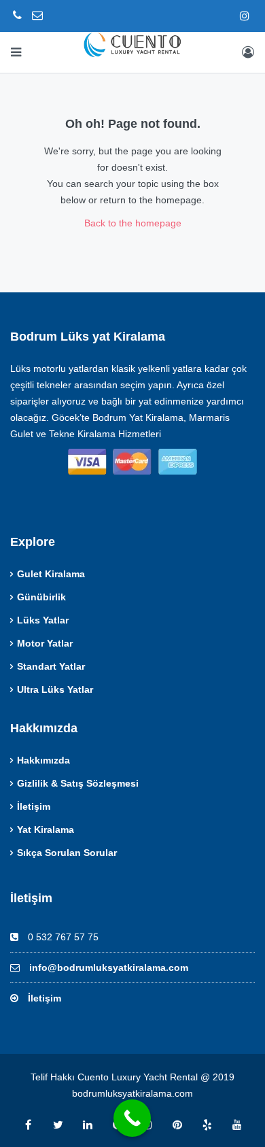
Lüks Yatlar (43, 620)
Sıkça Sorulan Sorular (67, 852)
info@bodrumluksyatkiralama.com (108, 967)
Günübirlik (41, 597)
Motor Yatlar (45, 643)
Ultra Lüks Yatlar (55, 689)
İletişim (33, 806)
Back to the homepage (132, 223)
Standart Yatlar (51, 666)
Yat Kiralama (45, 829)
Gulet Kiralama (51, 573)
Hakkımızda (43, 760)
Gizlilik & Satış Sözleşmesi (78, 783)
